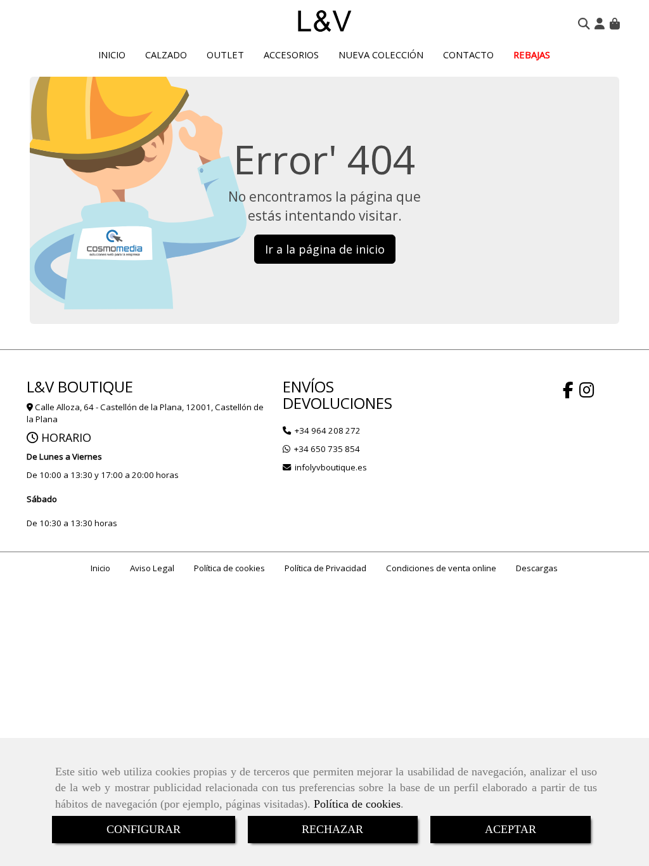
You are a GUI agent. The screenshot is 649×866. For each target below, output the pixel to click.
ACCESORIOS (291, 54)
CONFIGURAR (143, 829)
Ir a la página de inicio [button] (325, 249)
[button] (599, 23)
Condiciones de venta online (441, 568)
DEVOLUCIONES (337, 402)
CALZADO (166, 54)
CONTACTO (468, 54)
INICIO (111, 54)
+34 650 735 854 (327, 449)
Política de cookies (357, 804)
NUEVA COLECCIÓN (380, 54)
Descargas (537, 568)
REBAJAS (531, 54)
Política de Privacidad (325, 568)
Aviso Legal (152, 568)
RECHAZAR (332, 829)
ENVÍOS (308, 386)
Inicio (100, 568)
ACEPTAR (510, 829)
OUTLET (225, 54)
